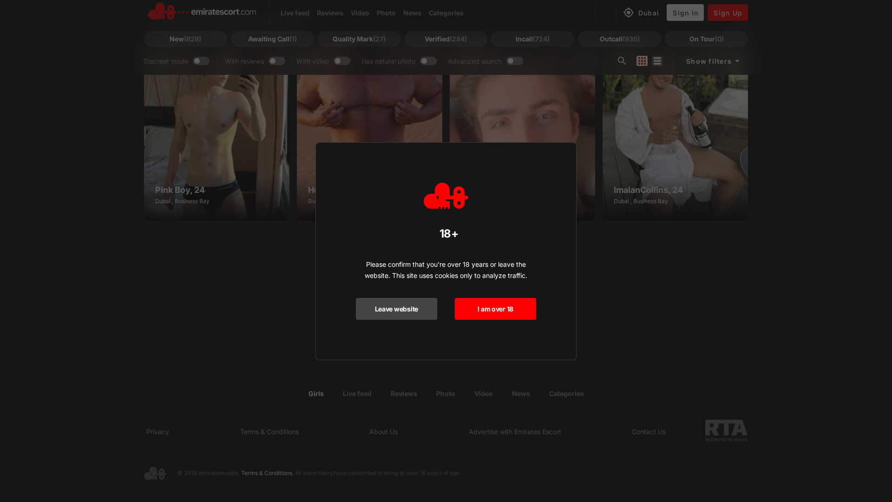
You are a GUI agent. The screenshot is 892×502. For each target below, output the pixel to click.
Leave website (396, 309)
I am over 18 (495, 309)
